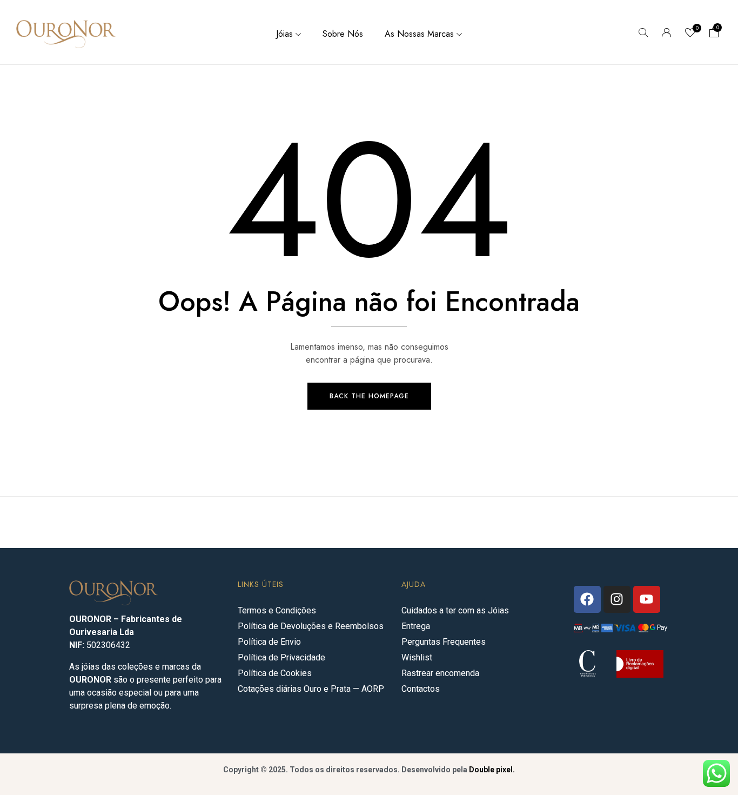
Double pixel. (492, 769)
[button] (714, 33)
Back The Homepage (369, 396)
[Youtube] (646, 599)
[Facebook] (587, 599)
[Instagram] (616, 599)
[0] (690, 34)
